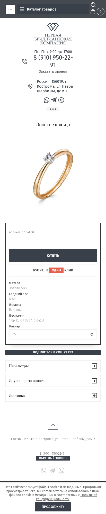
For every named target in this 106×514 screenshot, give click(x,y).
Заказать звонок (53, 71)
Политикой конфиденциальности (66, 497)
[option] (53, 174)
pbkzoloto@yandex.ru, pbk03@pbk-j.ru (53, 443)
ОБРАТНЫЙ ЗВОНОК (53, 458)
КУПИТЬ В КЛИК (53, 270)
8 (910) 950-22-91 (53, 61)
